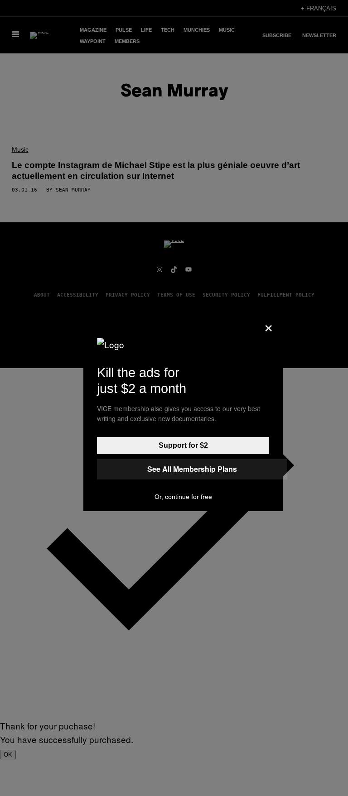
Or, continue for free (183, 496)
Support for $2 (183, 445)
